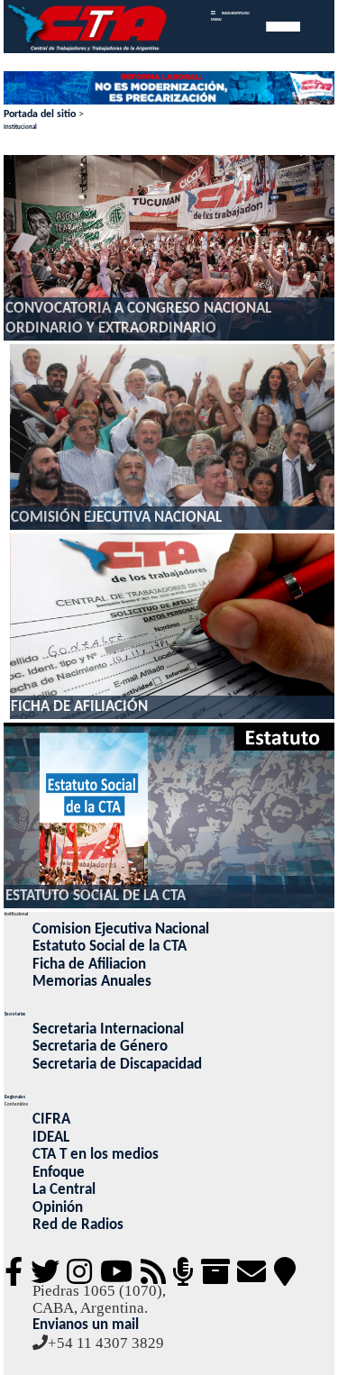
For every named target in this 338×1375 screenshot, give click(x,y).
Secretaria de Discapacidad (117, 1064)
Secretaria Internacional (108, 1029)
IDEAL (50, 1137)
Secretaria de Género (100, 1046)
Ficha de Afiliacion (89, 964)
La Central (64, 1189)
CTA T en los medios (95, 1154)
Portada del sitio (40, 114)
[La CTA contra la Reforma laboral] (169, 89)
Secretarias (15, 1014)
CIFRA (51, 1119)
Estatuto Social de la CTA (109, 946)
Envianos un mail (85, 1325)
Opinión (57, 1208)
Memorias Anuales (91, 981)
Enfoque (58, 1172)
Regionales (15, 1097)
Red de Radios (77, 1225)
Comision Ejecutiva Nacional (120, 929)
